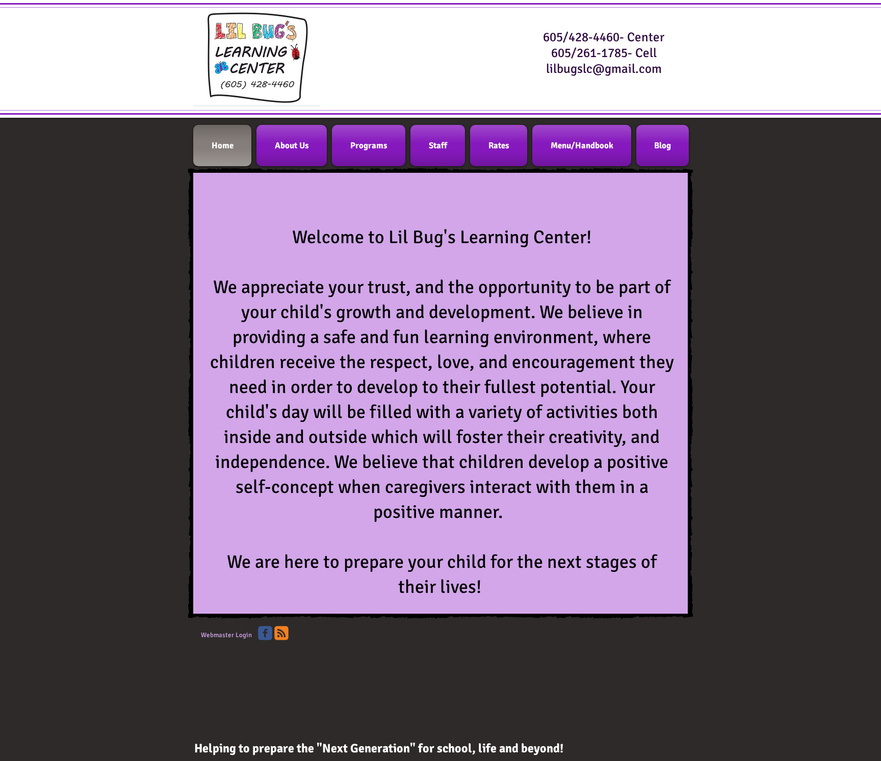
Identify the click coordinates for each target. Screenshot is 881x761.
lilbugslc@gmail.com (604, 68)
